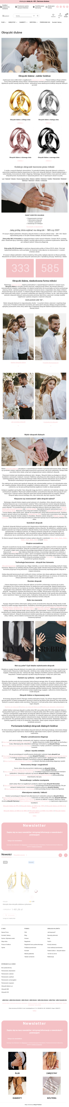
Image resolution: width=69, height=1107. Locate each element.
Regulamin (24, 844)
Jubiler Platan (52, 1000)
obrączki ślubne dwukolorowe (12, 609)
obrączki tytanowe (44, 609)
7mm (27, 540)
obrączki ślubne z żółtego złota (12, 607)
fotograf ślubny (59, 1003)
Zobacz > (20, 123)
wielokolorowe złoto (34, 514)
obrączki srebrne (28, 609)
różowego (5, 517)
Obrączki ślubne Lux (7, 986)
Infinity (38, 179)
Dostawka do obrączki (51, 422)
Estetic (50, 179)
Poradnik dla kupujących (50, 363)
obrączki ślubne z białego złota (33, 607)
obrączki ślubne (17, 285)
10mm (45, 540)
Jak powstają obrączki (18, 422)
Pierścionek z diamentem (8, 970)
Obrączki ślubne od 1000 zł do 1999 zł (33, 806)
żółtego (56, 516)
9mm (36, 540)
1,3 (50, 557)
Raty (48, 938)
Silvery (37, 180)
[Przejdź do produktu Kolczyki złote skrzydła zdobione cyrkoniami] (18, 880)
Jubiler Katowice (33, 1000)
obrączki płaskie (31, 509)
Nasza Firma (5, 932)
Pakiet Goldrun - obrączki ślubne (56, 950)
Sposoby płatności (52, 935)
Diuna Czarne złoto (23, 179)
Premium (44, 179)
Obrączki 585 (5, 989)
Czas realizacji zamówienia (54, 947)
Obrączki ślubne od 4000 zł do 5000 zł (41, 811)
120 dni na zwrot (52, 953)
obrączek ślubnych (12, 468)
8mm (31, 540)
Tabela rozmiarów (29, 956)
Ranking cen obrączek (12, 707)
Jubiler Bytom (5, 1000)
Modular (63, 179)
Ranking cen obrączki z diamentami (53, 707)
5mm (65, 538)
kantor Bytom (38, 1004)
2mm (52, 538)
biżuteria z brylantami (33, 1003)
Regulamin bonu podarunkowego (33, 944)
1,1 (47, 557)
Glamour (24, 180)
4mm (60, 538)
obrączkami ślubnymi (38, 80)
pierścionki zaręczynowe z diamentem (18, 1003)
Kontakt (26, 950)
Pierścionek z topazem (7, 983)
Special (7, 179)
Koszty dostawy (51, 944)
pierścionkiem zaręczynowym (56, 511)
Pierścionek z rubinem (7, 974)
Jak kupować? (51, 932)
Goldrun (34, 815)
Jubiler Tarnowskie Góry (61, 1000)
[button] (37, 15)
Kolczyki (5, 901)
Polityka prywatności (30, 947)
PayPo (49, 941)
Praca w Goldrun (6, 944)
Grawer (26, 938)
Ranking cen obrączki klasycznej (30, 707)
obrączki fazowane (16, 509)
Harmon (31, 180)
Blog (25, 935)
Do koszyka (11, 915)
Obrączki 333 (5, 992)
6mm (23, 540)
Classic (13, 179)
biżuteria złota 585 (42, 1003)
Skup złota (4, 941)
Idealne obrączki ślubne (18, 362)
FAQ (25, 932)
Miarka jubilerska (29, 953)
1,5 (53, 557)
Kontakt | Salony (6, 935)
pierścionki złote (51, 1003)
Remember (56, 179)
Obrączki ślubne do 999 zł (11, 806)
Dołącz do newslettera (15, 841)
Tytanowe (44, 180)
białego (61, 516)
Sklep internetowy (33, 1104)
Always (32, 179)
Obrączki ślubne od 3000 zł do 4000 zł (16, 811)
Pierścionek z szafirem (7, 977)
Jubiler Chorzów (25, 1000)
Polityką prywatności (37, 846)
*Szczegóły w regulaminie (34, 227)
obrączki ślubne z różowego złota (55, 607)
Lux (3, 179)
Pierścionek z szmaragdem (8, 980)
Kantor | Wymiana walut (8, 938)
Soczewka (15, 552)
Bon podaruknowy (6, 967)
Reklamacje (50, 956)
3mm (56, 538)
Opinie (3, 947)
